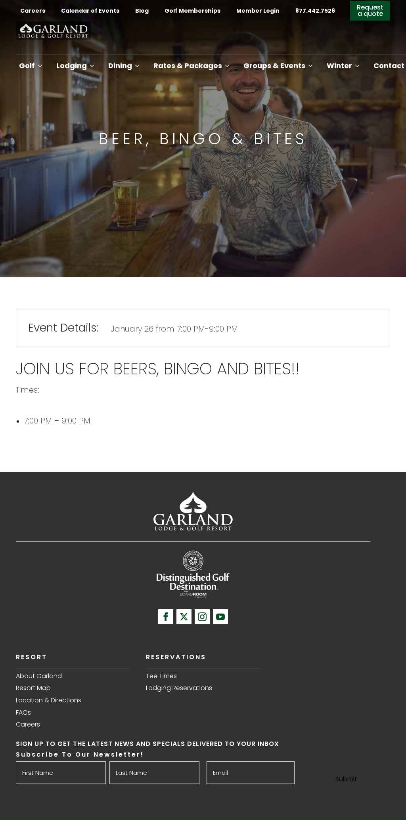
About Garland (39, 676)
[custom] (184, 616)
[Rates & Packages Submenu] (227, 65)
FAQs (23, 712)
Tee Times (161, 676)
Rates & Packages (187, 66)
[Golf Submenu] (40, 65)
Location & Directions (48, 700)
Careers (32, 11)
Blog (142, 11)
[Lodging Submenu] (92, 65)
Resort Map (33, 687)
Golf (27, 66)
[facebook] (165, 616)
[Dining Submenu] (137, 65)
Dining (120, 66)
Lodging (71, 66)
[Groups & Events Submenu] (310, 65)
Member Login (258, 11)
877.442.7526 (315, 11)
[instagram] (202, 616)
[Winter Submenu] (357, 65)
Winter (339, 66)
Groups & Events (274, 66)
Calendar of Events (90, 11)
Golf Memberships (192, 11)
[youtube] (220, 616)
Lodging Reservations (179, 687)
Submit (346, 779)
